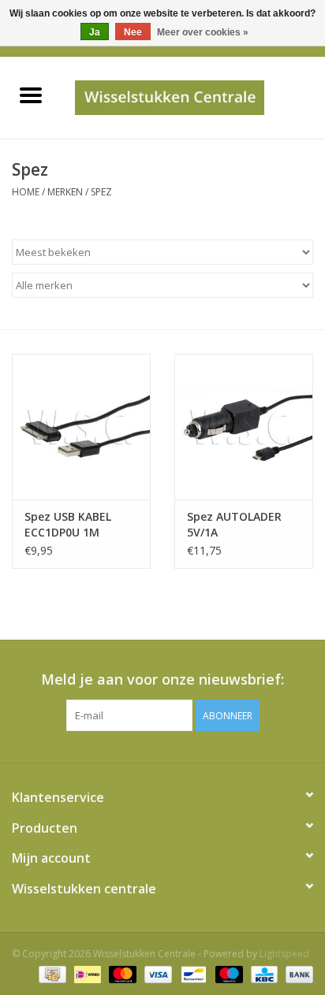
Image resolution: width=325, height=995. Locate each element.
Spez (101, 192)
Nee (133, 32)
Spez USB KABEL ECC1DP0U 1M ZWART (67, 524)
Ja (94, 32)
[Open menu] (31, 94)
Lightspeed (284, 953)
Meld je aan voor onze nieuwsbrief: (162, 679)
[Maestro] (227, 973)
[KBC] (262, 973)
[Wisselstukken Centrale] (192, 96)
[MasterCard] (121, 973)
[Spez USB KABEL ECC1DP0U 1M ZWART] (81, 426)
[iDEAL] (86, 973)
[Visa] (156, 973)
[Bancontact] (191, 973)
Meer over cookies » (202, 32)
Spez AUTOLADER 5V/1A (234, 524)
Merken (65, 192)
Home (25, 192)
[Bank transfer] (296, 973)
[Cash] (50, 973)
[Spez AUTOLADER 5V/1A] (243, 426)
